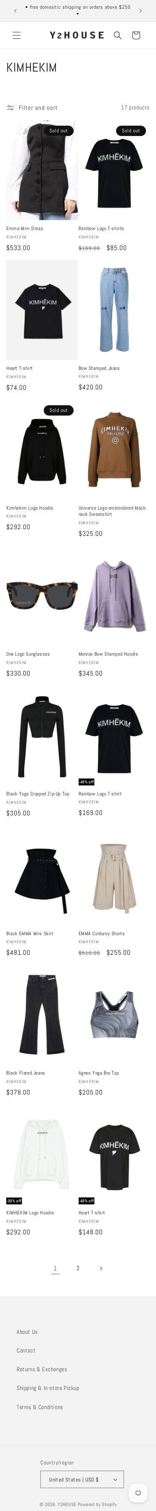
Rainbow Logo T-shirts (102, 228)
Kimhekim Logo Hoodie (29, 508)
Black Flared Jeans (25, 1073)
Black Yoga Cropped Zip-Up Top (37, 794)
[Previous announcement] (15, 11)
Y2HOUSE (67, 1504)
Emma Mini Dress (25, 228)
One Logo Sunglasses (28, 654)
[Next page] (101, 1268)
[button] (16, 35)
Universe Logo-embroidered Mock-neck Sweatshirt (113, 511)
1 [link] (55, 1268)
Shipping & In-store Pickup (48, 1388)
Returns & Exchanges (42, 1369)
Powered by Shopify (97, 1504)
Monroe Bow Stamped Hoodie (108, 654)
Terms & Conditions (40, 1407)
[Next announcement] (140, 11)
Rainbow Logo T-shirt (100, 794)
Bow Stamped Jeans (99, 368)
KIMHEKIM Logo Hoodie (30, 1213)
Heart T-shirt (19, 368)
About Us (27, 1331)
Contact (26, 1350)
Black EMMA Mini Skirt (30, 934)
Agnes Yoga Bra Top (99, 1073)
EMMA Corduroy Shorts (102, 934)
